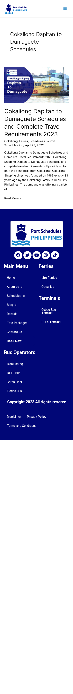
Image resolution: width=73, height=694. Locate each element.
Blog (10, 305)
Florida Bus (14, 391)
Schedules (36, 141)
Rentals (12, 314)
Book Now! (14, 341)
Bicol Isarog (15, 364)
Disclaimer (14, 417)
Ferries (23, 141)
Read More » (12, 198)
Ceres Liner (14, 382)
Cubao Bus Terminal (48, 311)
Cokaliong (11, 141)
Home (11, 278)
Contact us (14, 332)
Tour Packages (17, 323)
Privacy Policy (36, 417)
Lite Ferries (49, 278)
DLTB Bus (13, 373)
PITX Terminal (51, 322)
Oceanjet (47, 287)
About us (13, 287)
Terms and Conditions (21, 426)
